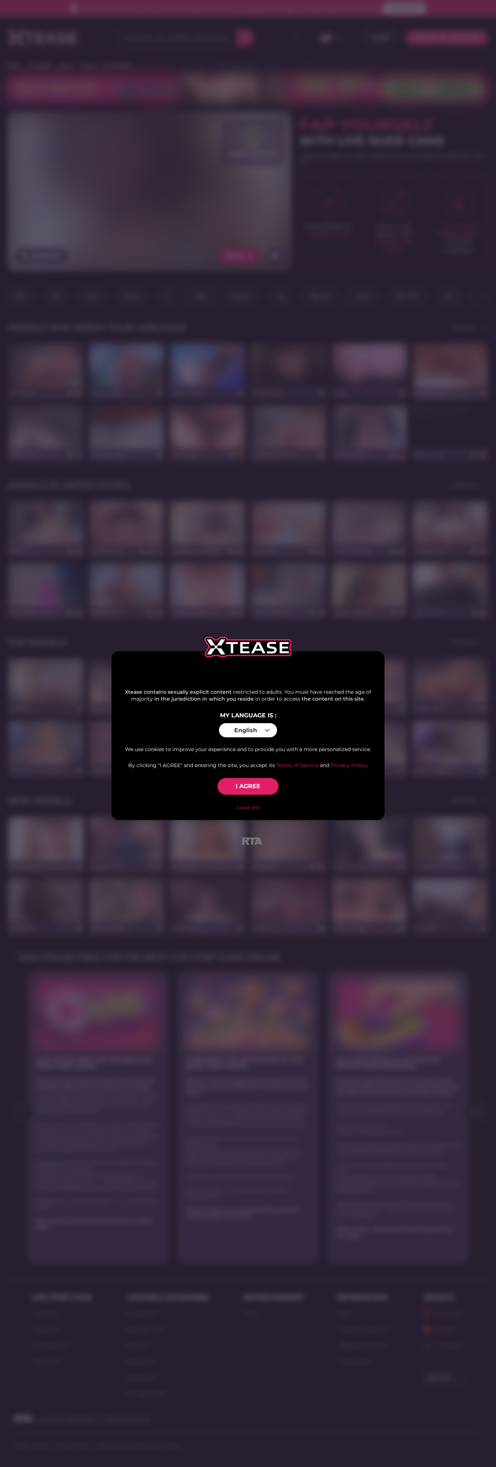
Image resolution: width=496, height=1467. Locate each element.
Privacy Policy (349, 765)
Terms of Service (297, 765)
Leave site (248, 807)
